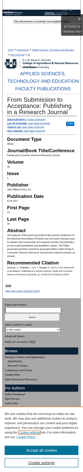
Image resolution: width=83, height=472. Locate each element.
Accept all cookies (41, 450)
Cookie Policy (26, 437)
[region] (41, 439)
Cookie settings (29, 432)
